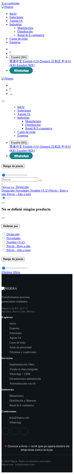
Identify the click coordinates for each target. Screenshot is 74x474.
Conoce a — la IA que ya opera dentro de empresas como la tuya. (37, 447)
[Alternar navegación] (11, 94)
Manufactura (16, 395)
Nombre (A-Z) (16, 242)
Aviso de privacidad (20, 347)
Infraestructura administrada (25, 378)
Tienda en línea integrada (23, 369)
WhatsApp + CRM (19, 374)
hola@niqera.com (19, 417)
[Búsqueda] (40, 180)
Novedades (14, 238)
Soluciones (15, 333)
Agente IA (15, 337)
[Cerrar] (3, 101)
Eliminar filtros (11, 272)
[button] (15, 187)
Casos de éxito (17, 342)
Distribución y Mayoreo (22, 400)
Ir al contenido (11, 3)
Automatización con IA (22, 383)
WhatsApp (15, 422)
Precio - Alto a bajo (19, 250)
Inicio (12, 323)
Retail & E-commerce (21, 405)
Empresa (14, 328)
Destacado (13, 234)
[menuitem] (13, 13)
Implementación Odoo (21, 364)
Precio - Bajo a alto (18, 246)
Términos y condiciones (22, 352)
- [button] (2, 183)
